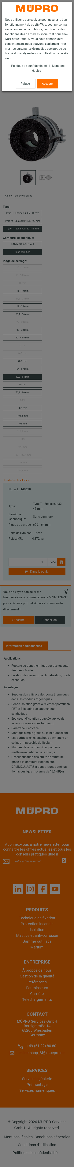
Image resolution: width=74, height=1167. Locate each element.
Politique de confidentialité (29, 66)
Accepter (48, 83)
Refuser (25, 83)
